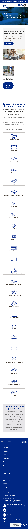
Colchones (6, 455)
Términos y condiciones (9, 492)
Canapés (5, 462)
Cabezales (6, 458)
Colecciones (6, 473)
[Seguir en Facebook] (22, 442)
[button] (11, 68)
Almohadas (6, 451)
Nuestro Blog (6, 480)
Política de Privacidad (9, 495)
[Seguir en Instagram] (25, 442)
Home (4, 470)
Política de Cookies (8, 498)
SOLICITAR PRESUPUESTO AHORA (8, 85)
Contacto (5, 483)
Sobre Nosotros (7, 477)
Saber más (8, 43)
